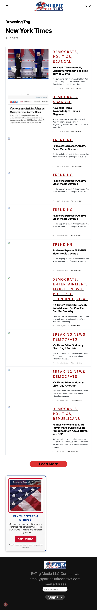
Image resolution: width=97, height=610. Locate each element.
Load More (48, 464)
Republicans (66, 419)
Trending (63, 140)
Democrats (65, 52)
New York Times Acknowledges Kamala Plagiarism (66, 111)
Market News (67, 289)
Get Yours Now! (25, 539)
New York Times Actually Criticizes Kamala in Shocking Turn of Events (70, 70)
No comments (77, 88)
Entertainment (69, 284)
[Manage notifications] (6, 604)
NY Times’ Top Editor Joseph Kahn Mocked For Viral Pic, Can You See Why (70, 308)
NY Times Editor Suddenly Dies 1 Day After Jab (68, 347)
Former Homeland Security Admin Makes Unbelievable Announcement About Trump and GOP (70, 429)
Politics (62, 57)
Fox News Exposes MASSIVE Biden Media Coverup (69, 147)
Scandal (62, 62)
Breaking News (69, 334)
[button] (7, 6)
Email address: (55, 584)
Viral (82, 299)
